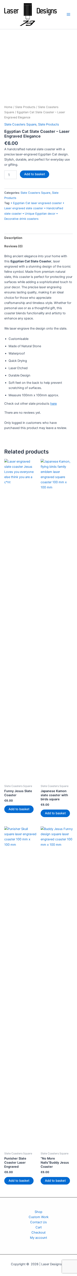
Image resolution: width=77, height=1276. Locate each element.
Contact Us (38, 1222)
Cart (39, 1227)
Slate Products (25, 107)
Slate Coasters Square (20, 124)
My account (38, 1238)
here (53, 404)
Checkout (38, 1232)
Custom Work (39, 1217)
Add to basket (34, 174)
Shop (38, 1212)
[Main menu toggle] (68, 14)
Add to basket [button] (19, 809)
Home (8, 107)
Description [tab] (13, 238)
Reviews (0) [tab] (13, 246)
